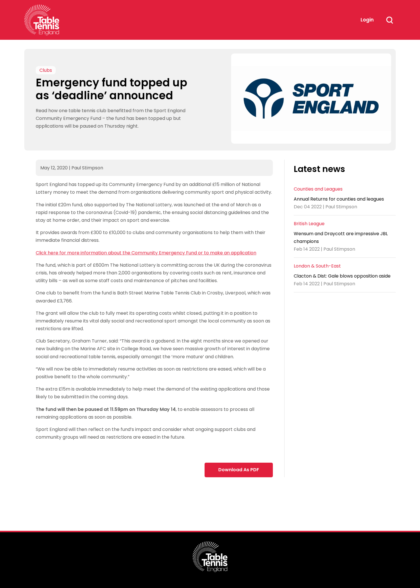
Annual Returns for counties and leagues (339, 198)
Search (389, 20)
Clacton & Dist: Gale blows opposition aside (342, 276)
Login (367, 19)
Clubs (45, 70)
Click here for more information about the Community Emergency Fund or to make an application (146, 253)
